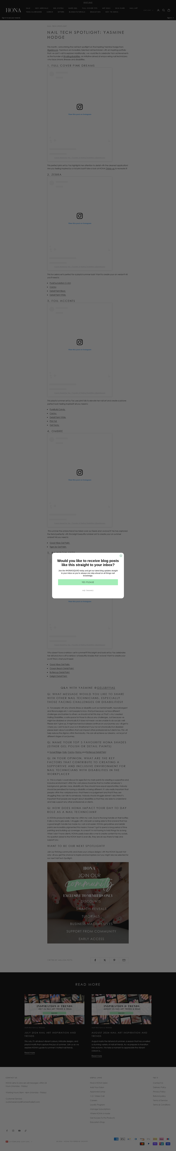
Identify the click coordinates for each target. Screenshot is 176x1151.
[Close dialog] (121, 556)
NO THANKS (88, 591)
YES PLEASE (88, 582)
